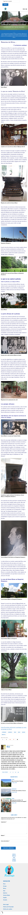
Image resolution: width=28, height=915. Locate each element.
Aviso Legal (6, 904)
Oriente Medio (6, 895)
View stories (5, 772)
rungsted (3, 734)
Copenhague (4, 732)
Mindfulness (14, 789)
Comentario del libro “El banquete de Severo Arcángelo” (19, 801)
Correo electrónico (5, 841)
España (5, 897)
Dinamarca (10, 732)
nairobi (23, 732)
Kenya (19, 732)
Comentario (4, 822)
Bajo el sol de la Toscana (17, 781)
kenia (15, 732)
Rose (13, 27)
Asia (14, 857)
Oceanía (14, 860)
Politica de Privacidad (8, 906)
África (14, 854)
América (14, 855)
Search (5, 4)
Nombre (3, 835)
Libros (13, 779)
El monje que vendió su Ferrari (19, 790)
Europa (14, 859)
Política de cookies (7, 909)
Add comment (21, 27)
